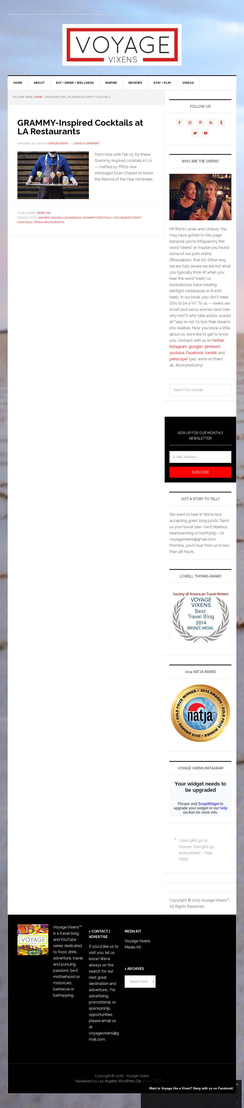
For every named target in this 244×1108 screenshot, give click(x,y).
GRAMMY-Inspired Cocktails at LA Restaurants (80, 127)
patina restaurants (49, 222)
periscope (178, 359)
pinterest (212, 346)
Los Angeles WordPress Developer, (126, 1081)
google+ (196, 346)
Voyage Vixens (122, 45)
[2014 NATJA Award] (200, 713)
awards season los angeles (59, 217)
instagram (178, 346)
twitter (218, 340)
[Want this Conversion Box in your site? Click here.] (237, 1104)
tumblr (210, 353)
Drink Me (44, 213)
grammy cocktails (97, 217)
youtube (176, 353)
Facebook (194, 353)
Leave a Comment (86, 143)
